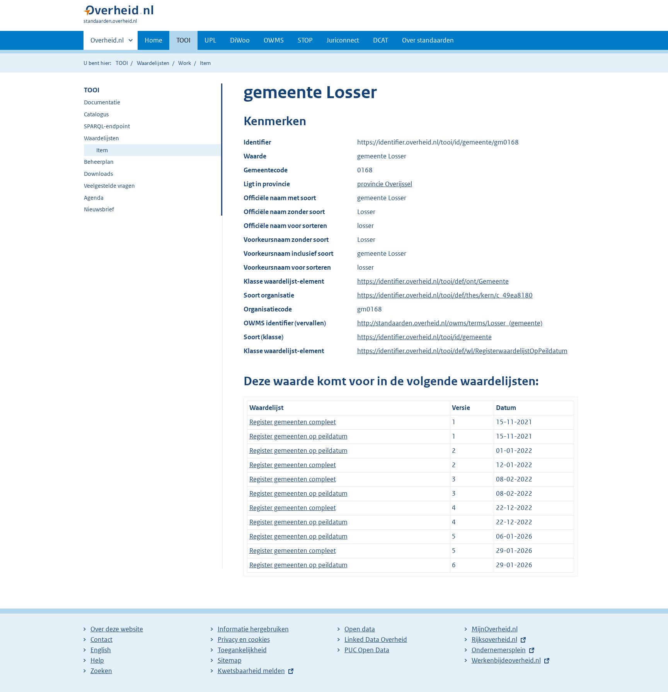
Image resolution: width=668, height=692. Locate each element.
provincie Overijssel (384, 184)
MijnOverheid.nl (495, 629)
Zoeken (101, 670)
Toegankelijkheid (242, 650)
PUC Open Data (366, 650)
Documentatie (102, 102)
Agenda (94, 197)
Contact (101, 639)
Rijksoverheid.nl (494, 639)
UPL (210, 40)
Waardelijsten (153, 63)
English (100, 650)
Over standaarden (428, 40)
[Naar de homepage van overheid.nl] (118, 12)
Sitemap (230, 660)
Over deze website (116, 629)
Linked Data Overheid (375, 639)
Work (184, 63)
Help (97, 660)
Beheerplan (99, 161)
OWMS (274, 40)
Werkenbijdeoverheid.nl (506, 660)
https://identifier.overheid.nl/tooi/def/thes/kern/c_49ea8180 (445, 295)
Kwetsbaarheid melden (251, 670)
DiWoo (240, 40)
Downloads (98, 173)
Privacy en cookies (244, 639)
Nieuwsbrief (99, 209)
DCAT (380, 40)
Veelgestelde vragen (109, 185)
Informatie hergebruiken (253, 629)
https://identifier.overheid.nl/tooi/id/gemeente (424, 337)
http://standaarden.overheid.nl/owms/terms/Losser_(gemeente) (449, 323)
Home (153, 40)
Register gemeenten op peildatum (298, 436)
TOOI (183, 40)
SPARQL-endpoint (107, 126)
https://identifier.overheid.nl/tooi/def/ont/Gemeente (433, 281)
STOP (305, 40)
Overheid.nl (107, 43)
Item (102, 150)
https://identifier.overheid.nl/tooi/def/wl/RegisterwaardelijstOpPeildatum (462, 351)
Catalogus (96, 114)
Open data (359, 629)
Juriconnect (343, 40)
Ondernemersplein (499, 650)
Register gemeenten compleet (292, 422)
